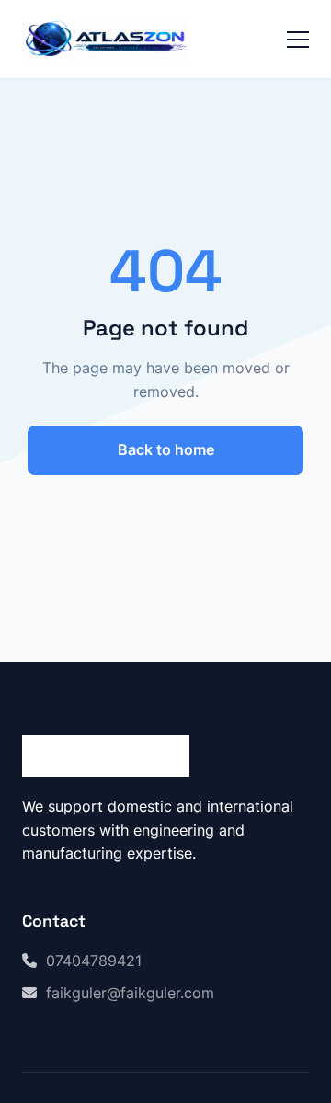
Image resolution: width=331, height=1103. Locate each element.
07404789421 (94, 960)
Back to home (166, 449)
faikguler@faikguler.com (130, 993)
